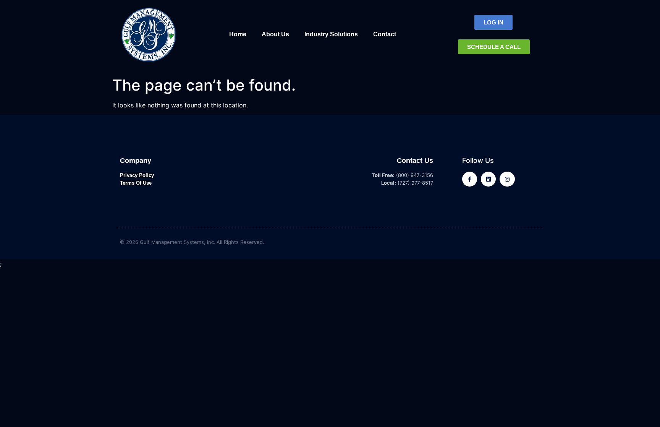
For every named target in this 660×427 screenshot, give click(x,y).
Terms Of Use (136, 183)
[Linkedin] (488, 179)
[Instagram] (507, 179)
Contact (384, 34)
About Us (275, 34)
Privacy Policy (137, 175)
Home (237, 34)
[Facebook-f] (469, 179)
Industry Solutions (331, 34)
